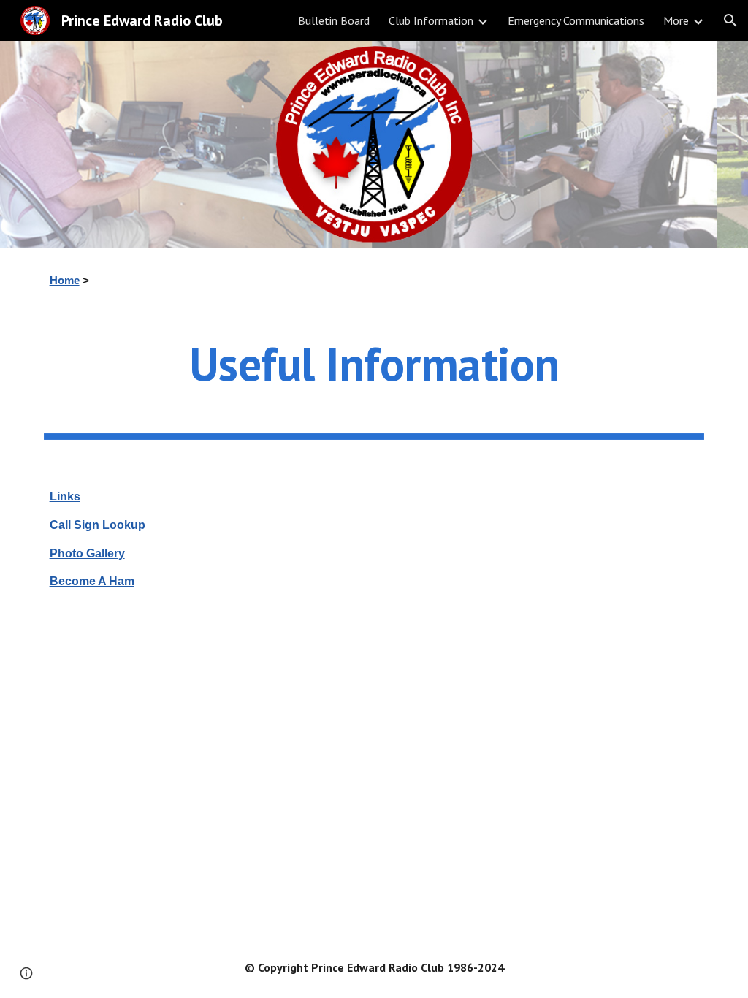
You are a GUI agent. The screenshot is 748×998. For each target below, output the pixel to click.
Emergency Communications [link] (576, 20)
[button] (730, 20)
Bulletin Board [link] (334, 20)
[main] (374, 280)
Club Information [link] (431, 20)
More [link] (676, 20)
